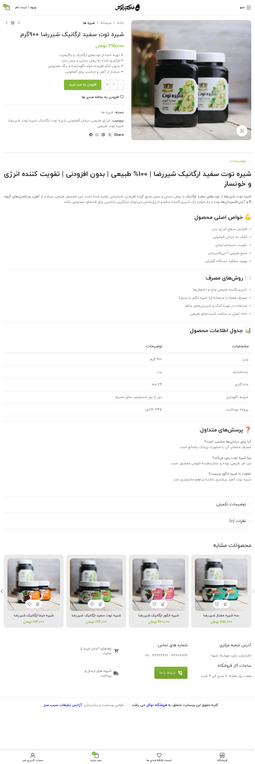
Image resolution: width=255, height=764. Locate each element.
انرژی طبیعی (100, 120)
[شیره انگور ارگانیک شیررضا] (158, 584)
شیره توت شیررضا (23, 120)
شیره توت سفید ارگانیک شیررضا (96, 615)
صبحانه (106, 23)
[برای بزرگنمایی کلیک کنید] (242, 130)
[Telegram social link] (91, 135)
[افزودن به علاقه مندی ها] (217, 604)
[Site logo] (127, 7)
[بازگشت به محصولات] (13, 23)
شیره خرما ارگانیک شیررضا (34, 615)
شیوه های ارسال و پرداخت (98, 673)
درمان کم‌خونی (79, 120)
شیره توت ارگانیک (52, 120)
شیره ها (89, 23)
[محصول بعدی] (7, 23)
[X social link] (110, 135)
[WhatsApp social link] (97, 135)
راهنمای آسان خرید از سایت (96, 651)
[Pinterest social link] (103, 135)
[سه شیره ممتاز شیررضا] (221, 584)
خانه (120, 23)
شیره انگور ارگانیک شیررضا (158, 615)
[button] (225, 604)
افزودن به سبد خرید (82, 84)
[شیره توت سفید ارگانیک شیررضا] (96, 584)
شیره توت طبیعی (110, 126)
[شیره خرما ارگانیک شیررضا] (33, 584)
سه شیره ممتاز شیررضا (221, 615)
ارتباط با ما (167, 672)
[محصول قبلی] (19, 23)
